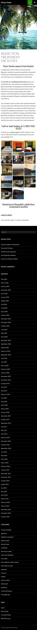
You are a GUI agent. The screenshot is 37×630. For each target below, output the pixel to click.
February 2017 (5, 437)
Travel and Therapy (7, 248)
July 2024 (4, 304)
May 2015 (4, 491)
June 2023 (4, 329)
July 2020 (4, 362)
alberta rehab (5, 540)
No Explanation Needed (8, 255)
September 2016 (6, 448)
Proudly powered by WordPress (9, 627)
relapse (3, 576)
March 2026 (4, 283)
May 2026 (4, 279)
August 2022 (5, 347)
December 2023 (6, 319)
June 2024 (4, 308)
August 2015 (5, 484)
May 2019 (4, 391)
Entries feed (4, 611)
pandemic (4, 569)
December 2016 (6, 441)
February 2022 (5, 351)
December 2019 (6, 376)
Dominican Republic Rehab (9, 259)
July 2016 (4, 452)
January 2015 (5, 506)
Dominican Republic (7, 555)
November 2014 (6, 513)
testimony (4, 587)
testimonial (4, 584)
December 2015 (6, 473)
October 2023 (5, 326)
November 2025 (6, 290)
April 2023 (4, 337)
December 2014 (6, 509)
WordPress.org (5, 618)
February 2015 (5, 502)
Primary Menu (34, 2)
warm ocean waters (16, 91)
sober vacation (5, 580)
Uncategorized (5, 594)
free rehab (4, 558)
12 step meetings (6, 530)
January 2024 (5, 315)
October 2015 (5, 481)
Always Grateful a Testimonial (10, 244)
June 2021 (4, 358)
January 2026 (5, 286)
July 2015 (4, 488)
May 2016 (4, 455)
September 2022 (6, 344)
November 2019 (6, 380)
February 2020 (5, 369)
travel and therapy (6, 591)
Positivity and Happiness (8, 252)
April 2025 (4, 293)
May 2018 (4, 401)
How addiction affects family (10, 562)
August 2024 (5, 301)
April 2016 (4, 459)
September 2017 (6, 423)
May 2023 (4, 333)
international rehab (7, 566)
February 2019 (5, 394)
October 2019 (5, 383)
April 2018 (4, 405)
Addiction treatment (7, 537)
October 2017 (5, 419)
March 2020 (4, 365)
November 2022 (6, 340)
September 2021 (6, 355)
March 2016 (4, 463)
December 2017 (6, 416)
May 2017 (4, 430)
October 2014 (5, 517)
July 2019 (4, 387)
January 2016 (5, 470)
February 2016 (5, 466)
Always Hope (6, 2)
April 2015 (4, 495)
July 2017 (4, 427)
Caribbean (4, 548)
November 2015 (6, 477)
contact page (14, 132)
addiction (4, 533)
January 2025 (5, 297)
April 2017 (4, 434)
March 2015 (4, 499)
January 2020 (5, 373)
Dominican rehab (6, 551)
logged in (13, 220)
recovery (3, 573)
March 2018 (4, 409)
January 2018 (5, 412)
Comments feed (6, 615)
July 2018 (4, 398)
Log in (3, 608)
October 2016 (5, 445)
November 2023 (6, 322)
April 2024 (4, 311)
